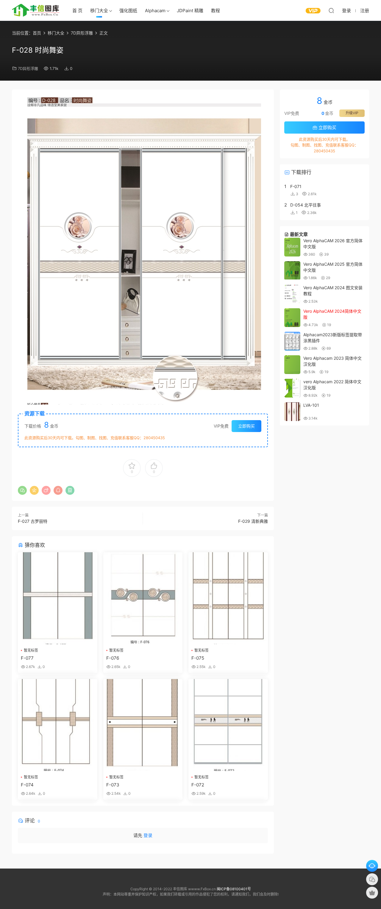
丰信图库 (36, 10)
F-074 (27, 785)
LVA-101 (311, 405)
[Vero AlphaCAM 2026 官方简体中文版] (292, 247)
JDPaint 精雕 (190, 10)
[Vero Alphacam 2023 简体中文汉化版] (292, 364)
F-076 (112, 658)
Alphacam (155, 10)
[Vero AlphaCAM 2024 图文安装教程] (292, 294)
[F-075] (228, 598)
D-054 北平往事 (305, 204)
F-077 (27, 658)
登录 (147, 835)
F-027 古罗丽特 (32, 521)
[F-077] (57, 598)
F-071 (296, 186)
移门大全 (99, 10)
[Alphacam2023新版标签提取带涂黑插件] (292, 341)
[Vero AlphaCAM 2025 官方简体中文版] (292, 270)
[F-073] (143, 725)
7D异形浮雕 (28, 68)
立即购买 (246, 425)
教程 (215, 10)
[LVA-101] (292, 411)
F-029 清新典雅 (253, 521)
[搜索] (331, 10)
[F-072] (228, 725)
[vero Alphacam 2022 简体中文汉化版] (292, 388)
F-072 (197, 785)
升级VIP (352, 113)
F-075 (197, 658)
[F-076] (143, 598)
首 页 (77, 10)
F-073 (112, 785)
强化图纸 (128, 10)
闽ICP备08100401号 (234, 889)
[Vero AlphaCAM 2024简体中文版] (292, 317)
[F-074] (57, 725)
